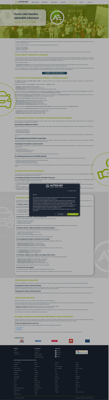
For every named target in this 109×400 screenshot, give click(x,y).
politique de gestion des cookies (39, 206)
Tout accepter (73, 214)
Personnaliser (60, 214)
